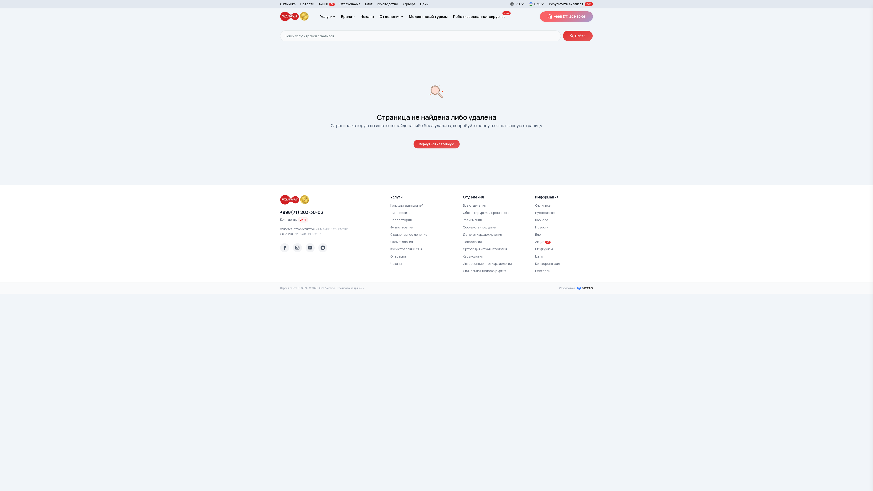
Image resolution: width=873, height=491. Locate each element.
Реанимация (472, 220)
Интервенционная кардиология (487, 263)
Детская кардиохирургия (482, 234)
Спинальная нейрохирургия (484, 271)
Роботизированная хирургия (479, 16)
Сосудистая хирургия (479, 227)
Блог (368, 4)
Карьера (409, 4)
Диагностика (400, 212)
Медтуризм (544, 249)
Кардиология (473, 256)
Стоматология (401, 242)
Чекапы (367, 16)
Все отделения (474, 205)
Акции (326, 4)
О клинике (288, 4)
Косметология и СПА (406, 249)
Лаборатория (401, 220)
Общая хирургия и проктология (487, 212)
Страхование (350, 4)
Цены (424, 4)
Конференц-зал (547, 263)
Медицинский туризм (428, 16)
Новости (307, 4)
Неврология (472, 242)
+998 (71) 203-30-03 (570, 16)
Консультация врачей (407, 205)
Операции (398, 256)
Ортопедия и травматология (485, 249)
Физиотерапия (401, 227)
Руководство (387, 4)
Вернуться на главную (436, 144)
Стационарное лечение (408, 234)
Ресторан (542, 271)
